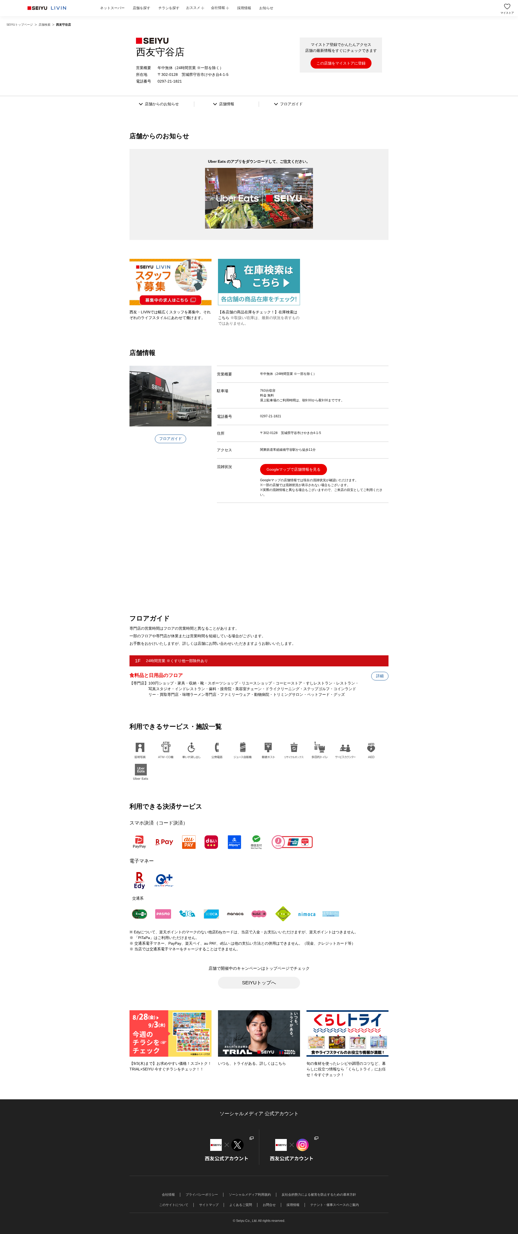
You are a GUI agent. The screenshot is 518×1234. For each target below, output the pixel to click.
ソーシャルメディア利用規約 (250, 1194)
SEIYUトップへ (259, 982)
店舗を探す (141, 8)
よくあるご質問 (240, 1205)
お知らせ (266, 8)
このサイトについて (173, 1205)
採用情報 (244, 8)
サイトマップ (209, 1205)
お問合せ (269, 1205)
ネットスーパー (112, 8)
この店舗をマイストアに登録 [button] (341, 63)
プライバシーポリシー (202, 1194)
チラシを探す (168, 8)
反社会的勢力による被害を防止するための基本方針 (319, 1194)
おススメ (193, 8)
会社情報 (218, 8)
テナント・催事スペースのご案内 (334, 1205)
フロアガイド (170, 438)
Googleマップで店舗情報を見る (294, 469)
